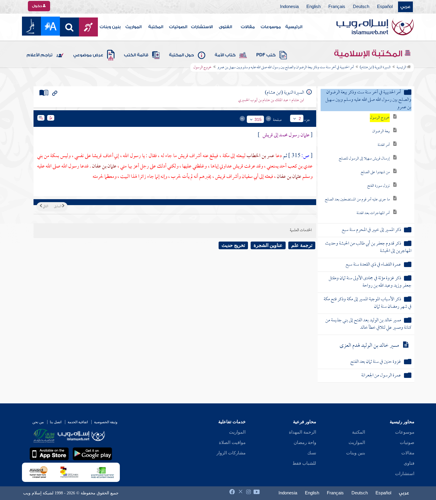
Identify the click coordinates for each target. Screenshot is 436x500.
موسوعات (271, 27)
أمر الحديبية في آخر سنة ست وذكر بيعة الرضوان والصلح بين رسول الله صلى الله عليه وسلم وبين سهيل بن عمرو (285, 67)
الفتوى (225, 27)
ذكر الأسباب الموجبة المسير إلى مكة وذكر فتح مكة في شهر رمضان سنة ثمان (367, 303)
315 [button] (258, 119)
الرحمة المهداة (302, 432)
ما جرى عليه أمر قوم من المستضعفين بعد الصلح (357, 199)
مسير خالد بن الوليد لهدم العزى (369, 346)
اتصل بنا (55, 422)
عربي (405, 6)
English (313, 6)
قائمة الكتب (136, 55)
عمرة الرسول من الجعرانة (381, 375)
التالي (45, 206)
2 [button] (300, 118)
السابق (58, 206)
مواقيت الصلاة (232, 442)
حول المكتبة (181, 55)
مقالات (248, 27)
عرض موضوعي (88, 55)
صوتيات (407, 442)
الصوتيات (178, 27)
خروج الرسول (380, 118)
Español (385, 6)
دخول (37, 6)
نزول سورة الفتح (378, 186)
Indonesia (289, 6)
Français (336, 6)
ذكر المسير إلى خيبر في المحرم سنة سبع (371, 230)
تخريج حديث (233, 245)
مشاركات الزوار (231, 453)
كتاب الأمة (225, 55)
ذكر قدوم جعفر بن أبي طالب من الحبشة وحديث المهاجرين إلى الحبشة (368, 247)
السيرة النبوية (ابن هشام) (375, 67)
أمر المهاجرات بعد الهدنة (373, 213)
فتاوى (409, 463)
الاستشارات (202, 27)
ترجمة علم (301, 245)
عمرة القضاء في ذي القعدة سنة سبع (373, 265)
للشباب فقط (304, 463)
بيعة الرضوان (381, 131)
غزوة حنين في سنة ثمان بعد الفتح (375, 362)
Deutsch (361, 6)
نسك (311, 453)
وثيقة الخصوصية (105, 422)
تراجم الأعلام (39, 55)
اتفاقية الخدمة (78, 422)
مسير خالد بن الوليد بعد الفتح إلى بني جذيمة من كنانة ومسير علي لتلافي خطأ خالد (368, 324)
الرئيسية (293, 27)
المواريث (133, 27)
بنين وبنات (110, 27)
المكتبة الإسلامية (369, 53)
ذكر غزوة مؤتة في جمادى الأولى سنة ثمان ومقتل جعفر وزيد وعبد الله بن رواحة (370, 282)
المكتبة (155, 27)
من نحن (38, 422)
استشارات (404, 473)
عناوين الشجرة (268, 245)
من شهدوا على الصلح (375, 172)
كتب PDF (266, 55)
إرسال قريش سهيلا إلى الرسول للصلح (364, 158)
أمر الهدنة (384, 145)
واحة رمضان (305, 442)
